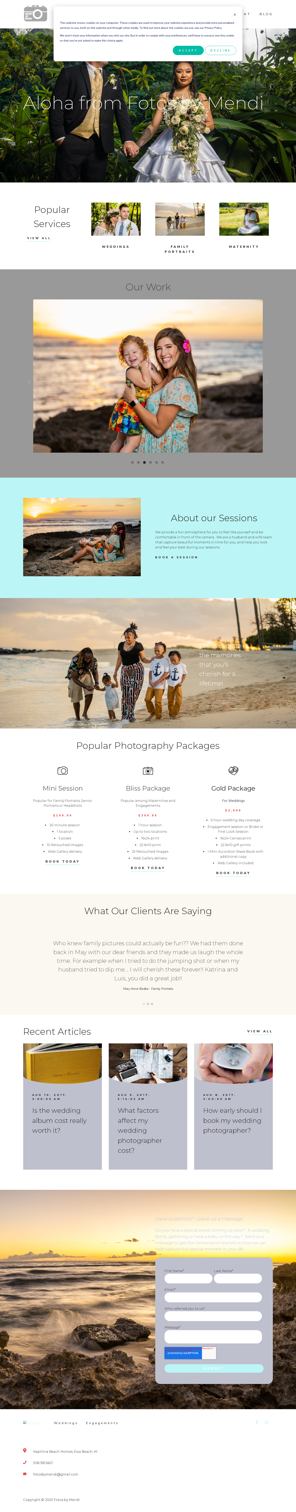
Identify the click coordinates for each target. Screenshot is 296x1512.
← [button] (29, 382)
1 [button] (133, 463)
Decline (220, 50)
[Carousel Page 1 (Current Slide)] (144, 1004)
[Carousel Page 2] (148, 1004)
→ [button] (267, 382)
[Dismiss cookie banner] (234, 15)
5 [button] (157, 463)
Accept (188, 50)
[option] (148, 376)
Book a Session (176, 557)
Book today (63, 861)
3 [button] (145, 463)
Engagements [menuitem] (102, 1423)
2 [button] (139, 463)
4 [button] (151, 463)
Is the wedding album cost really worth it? (59, 1120)
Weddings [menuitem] (66, 1423)
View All (39, 238)
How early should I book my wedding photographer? (232, 1120)
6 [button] (163, 463)
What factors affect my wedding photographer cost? (140, 1130)
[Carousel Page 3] (152, 1004)
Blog (266, 14)
